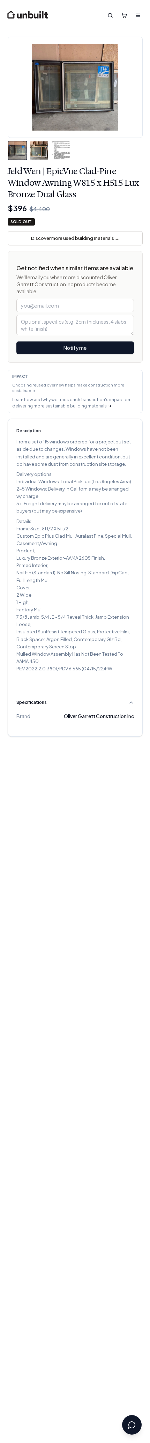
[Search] (110, 15)
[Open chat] (132, 1425)
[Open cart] (124, 15)
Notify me (75, 348)
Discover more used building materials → (75, 238)
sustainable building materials (76, 405)
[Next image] (132, 87)
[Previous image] (18, 87)
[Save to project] (132, 47)
